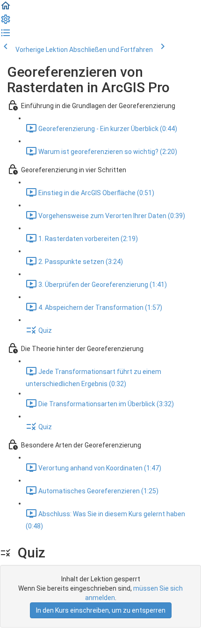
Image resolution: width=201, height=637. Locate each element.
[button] (5, 9)
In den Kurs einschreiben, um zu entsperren (100, 610)
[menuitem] (5, 22)
